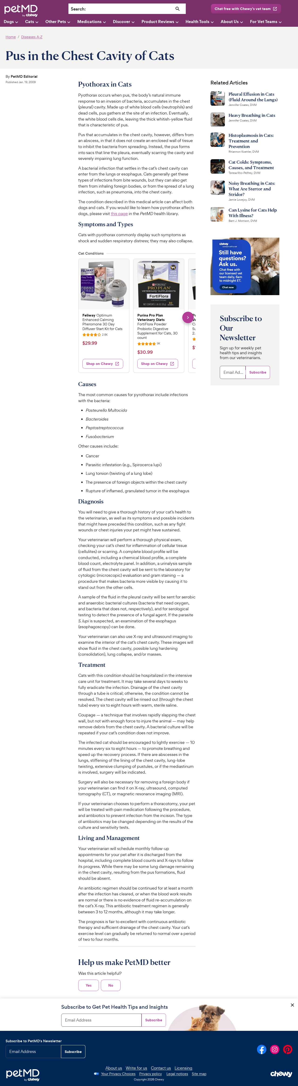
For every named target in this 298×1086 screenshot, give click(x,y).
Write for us (136, 1068)
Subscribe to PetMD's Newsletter (34, 1041)
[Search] (177, 9)
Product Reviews (158, 21)
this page (119, 213)
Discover (121, 21)
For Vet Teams (263, 21)
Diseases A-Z (31, 37)
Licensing (183, 1068)
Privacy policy (150, 1074)
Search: (78, 9)
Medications (89, 21)
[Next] (188, 317)
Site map (199, 1074)
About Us (230, 21)
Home (11, 37)
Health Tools (197, 21)
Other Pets (55, 21)
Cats (29, 21)
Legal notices (177, 1074)
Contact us (161, 1068)
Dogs (9, 21)
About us (113, 1068)
